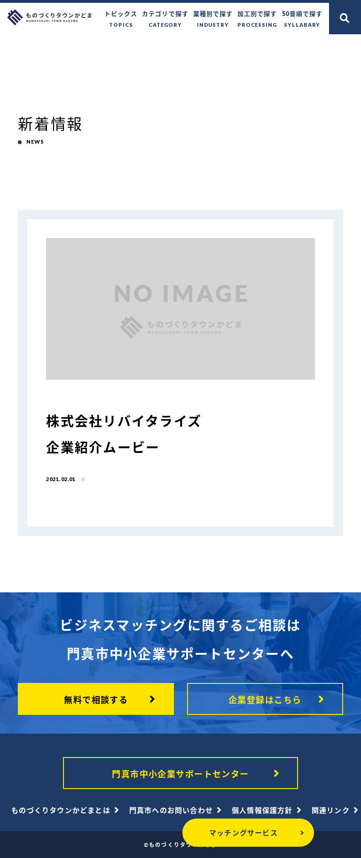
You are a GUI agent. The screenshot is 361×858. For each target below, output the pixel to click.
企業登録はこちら (265, 699)
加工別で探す (257, 18)
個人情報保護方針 (262, 810)
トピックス (120, 18)
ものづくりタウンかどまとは (60, 810)
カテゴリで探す (165, 18)
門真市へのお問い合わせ (171, 810)
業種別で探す (213, 18)
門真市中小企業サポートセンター (180, 774)
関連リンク (331, 810)
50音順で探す (302, 18)
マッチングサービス (243, 832)
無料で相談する (96, 699)
